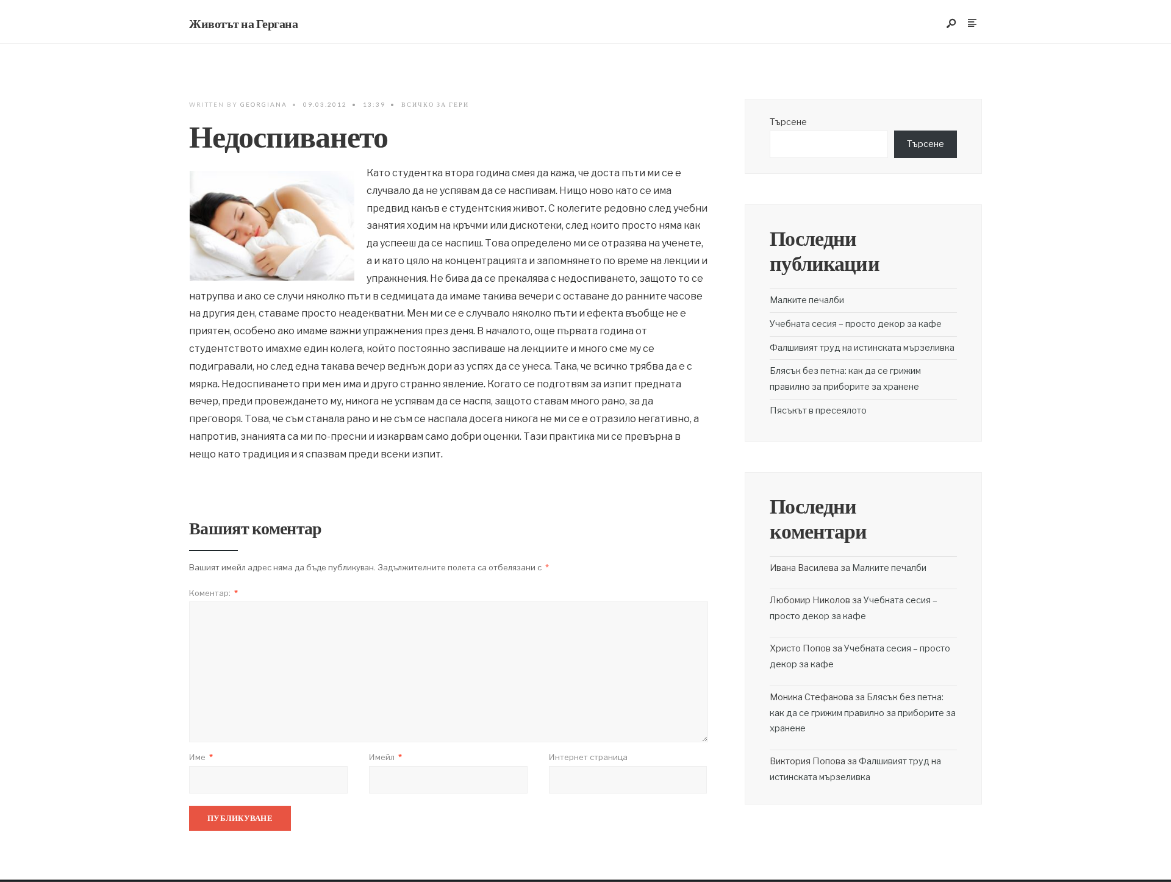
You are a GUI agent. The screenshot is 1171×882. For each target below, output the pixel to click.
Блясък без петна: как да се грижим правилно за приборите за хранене (863, 713)
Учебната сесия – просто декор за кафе (856, 323)
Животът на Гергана (243, 23)
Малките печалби (807, 300)
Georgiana (263, 104)
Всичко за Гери (435, 104)
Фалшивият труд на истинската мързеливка (862, 347)
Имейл (385, 757)
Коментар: (213, 593)
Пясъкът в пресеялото (818, 410)
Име (201, 757)
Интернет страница (588, 757)
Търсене (788, 122)
